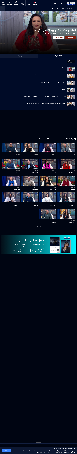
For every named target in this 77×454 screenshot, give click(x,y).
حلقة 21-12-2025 (53, 189)
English (3, 4)
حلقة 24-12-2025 (35, 172)
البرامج (55, 3)
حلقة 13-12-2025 (53, 222)
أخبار (61, 3)
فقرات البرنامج (58, 56)
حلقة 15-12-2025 (17, 205)
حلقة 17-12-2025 (53, 205)
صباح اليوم (62, 8)
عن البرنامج (19, 56)
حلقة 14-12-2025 (72, 222)
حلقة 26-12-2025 (72, 172)
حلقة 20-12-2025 (35, 189)
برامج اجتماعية (69, 8)
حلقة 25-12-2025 (53, 172)
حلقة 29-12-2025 (53, 156)
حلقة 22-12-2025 (72, 189)
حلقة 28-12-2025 (35, 156)
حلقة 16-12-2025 (35, 205)
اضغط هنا (39, 452)
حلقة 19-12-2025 (17, 189)
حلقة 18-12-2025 (72, 205)
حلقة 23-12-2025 (17, 172)
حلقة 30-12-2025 (72, 156)
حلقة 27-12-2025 (17, 156)
